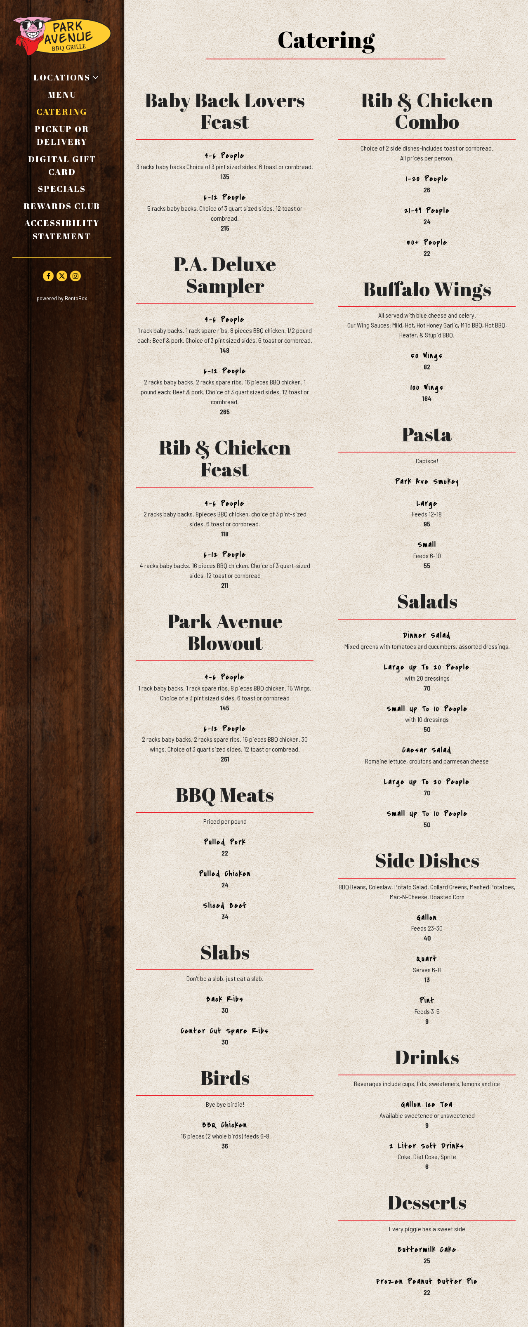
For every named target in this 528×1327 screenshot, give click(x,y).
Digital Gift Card (69, 165)
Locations (61, 77)
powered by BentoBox (80, 298)
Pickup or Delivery (73, 135)
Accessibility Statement (62, 229)
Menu (62, 94)
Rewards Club (62, 206)
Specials (62, 188)
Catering (61, 111)
